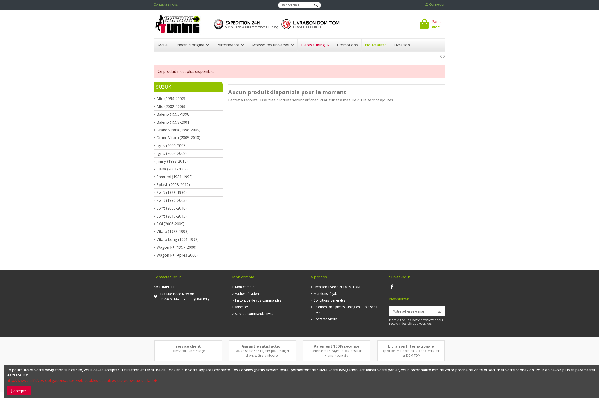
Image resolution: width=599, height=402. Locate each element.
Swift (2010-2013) (172, 216)
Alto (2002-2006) (171, 106)
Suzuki (164, 87)
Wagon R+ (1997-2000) (176, 247)
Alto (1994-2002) (171, 98)
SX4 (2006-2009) (170, 223)
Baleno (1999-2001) (173, 122)
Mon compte (245, 286)
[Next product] (444, 56)
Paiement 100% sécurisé (336, 346)
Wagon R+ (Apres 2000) (177, 255)
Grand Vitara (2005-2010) (178, 137)
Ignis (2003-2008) (172, 153)
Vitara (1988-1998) (173, 231)
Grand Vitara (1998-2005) (178, 130)
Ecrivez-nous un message (188, 351)
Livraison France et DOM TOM (337, 286)
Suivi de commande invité (254, 313)
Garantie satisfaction (262, 346)
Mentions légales (326, 293)
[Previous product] (441, 56)
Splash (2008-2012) (173, 184)
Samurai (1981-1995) (175, 176)
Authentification (247, 293)
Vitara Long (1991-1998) (178, 239)
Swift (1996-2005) (172, 200)
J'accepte (19, 390)
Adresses (242, 307)
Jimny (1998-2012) (172, 161)
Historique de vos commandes (258, 300)
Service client (188, 346)
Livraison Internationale (411, 346)
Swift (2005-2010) (172, 208)
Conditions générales (329, 300)
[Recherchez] (316, 5)
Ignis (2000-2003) (172, 145)
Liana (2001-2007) (172, 169)
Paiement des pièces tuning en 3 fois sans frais (345, 309)
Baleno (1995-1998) (173, 114)
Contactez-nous (166, 4)
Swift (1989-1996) (172, 192)
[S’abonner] (439, 311)
